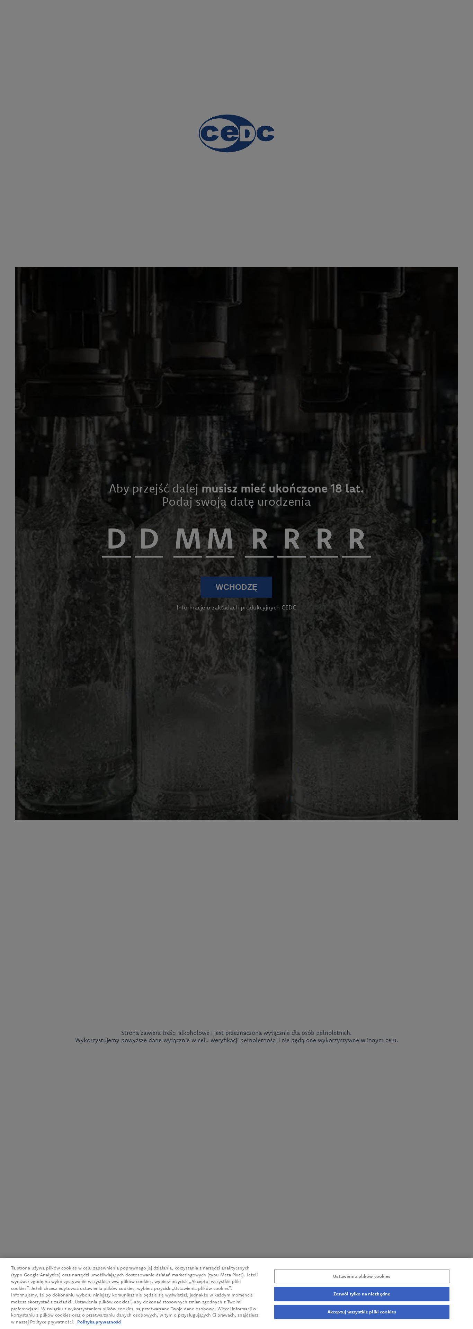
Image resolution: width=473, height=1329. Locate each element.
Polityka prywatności (99, 1322)
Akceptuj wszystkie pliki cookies (362, 1311)
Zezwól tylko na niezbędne (361, 1294)
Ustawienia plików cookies (361, 1276)
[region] (236, 1293)
